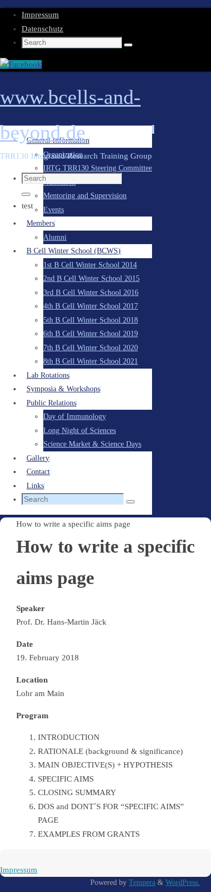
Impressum (40, 14)
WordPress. (183, 882)
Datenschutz (42, 28)
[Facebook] (21, 64)
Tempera (142, 882)
